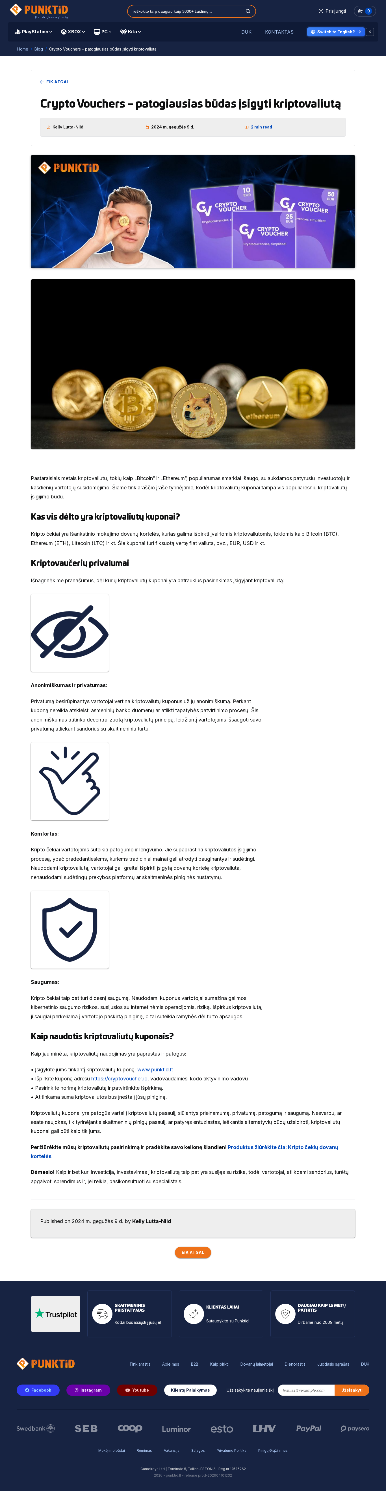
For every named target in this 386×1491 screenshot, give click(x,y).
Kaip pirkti (219, 1364)
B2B (194, 1364)
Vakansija (171, 1450)
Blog (38, 49)
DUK (246, 32)
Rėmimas (144, 1450)
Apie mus (170, 1364)
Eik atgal (57, 82)
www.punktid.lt (155, 1070)
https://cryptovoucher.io (119, 1079)
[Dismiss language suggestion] (370, 32)
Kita (132, 31)
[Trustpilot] (55, 1314)
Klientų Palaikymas (190, 1390)
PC (104, 31)
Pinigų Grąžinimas (273, 1450)
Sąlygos (198, 1450)
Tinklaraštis (139, 1364)
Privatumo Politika (231, 1450)
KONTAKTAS (279, 32)
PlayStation (35, 31)
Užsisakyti (352, 1390)
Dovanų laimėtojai (256, 1364)
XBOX (74, 31)
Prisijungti (336, 11)
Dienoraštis (295, 1364)
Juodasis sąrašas (333, 1364)
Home (22, 49)
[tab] (33, 32)
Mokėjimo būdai (111, 1450)
